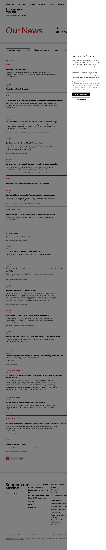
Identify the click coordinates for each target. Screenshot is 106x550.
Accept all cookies (81, 94)
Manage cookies (81, 99)
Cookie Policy (76, 89)
